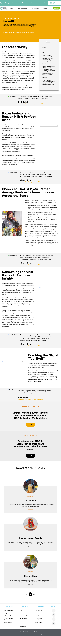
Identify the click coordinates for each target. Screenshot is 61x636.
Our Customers (35, 8)
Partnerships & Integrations (38, 619)
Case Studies (23, 621)
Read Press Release (52, 2)
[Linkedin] (53, 615)
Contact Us (37, 615)
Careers (21, 613)
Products (11, 8)
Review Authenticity (38, 633)
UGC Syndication (30, 32)
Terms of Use (22, 633)
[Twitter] (53, 611)
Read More (30, 509)
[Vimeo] (53, 623)
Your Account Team (24, 615)
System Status (38, 622)
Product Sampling (8, 622)
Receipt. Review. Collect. (20, 32)
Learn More (30, 424)
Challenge (45, 52)
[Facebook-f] (53, 619)
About (21, 610)
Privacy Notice (29, 633)
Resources (45, 8)
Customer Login (38, 610)
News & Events (23, 626)
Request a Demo (39, 613)
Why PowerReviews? (22, 8)
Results (44, 77)
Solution (44, 63)
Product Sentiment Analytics (8, 619)
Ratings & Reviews (8, 32)
